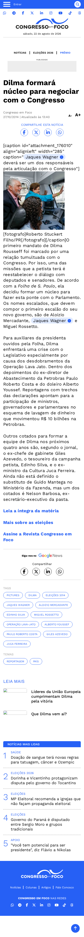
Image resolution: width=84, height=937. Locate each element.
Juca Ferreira (17, 643)
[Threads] (79, 13)
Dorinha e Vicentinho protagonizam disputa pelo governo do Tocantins (44, 780)
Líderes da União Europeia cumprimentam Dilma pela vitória (56, 696)
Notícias (20, 52)
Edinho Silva (16, 614)
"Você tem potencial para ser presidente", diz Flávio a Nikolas (41, 847)
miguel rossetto (46, 614)
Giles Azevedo (57, 634)
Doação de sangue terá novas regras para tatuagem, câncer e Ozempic (45, 759)
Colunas (31, 887)
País (36, 661)
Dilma (32, 595)
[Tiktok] (70, 13)
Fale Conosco (65, 887)
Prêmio (65, 52)
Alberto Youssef (57, 624)
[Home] (42, 23)
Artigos (46, 887)
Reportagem (15, 661)
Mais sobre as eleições (28, 522)
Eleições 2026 (43, 52)
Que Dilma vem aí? (49, 714)
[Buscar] (77, 4)
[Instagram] (50, 13)
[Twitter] (32, 13)
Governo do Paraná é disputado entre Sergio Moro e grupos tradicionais (40, 824)
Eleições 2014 (55, 595)
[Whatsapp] (4, 13)
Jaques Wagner (42, 157)
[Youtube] (60, 13)
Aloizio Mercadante (53, 605)
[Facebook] (23, 13)
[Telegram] (14, 13)
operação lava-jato (21, 624)
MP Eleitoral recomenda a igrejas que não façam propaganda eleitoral (46, 801)
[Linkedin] (41, 13)
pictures (13, 595)
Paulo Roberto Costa (22, 634)
